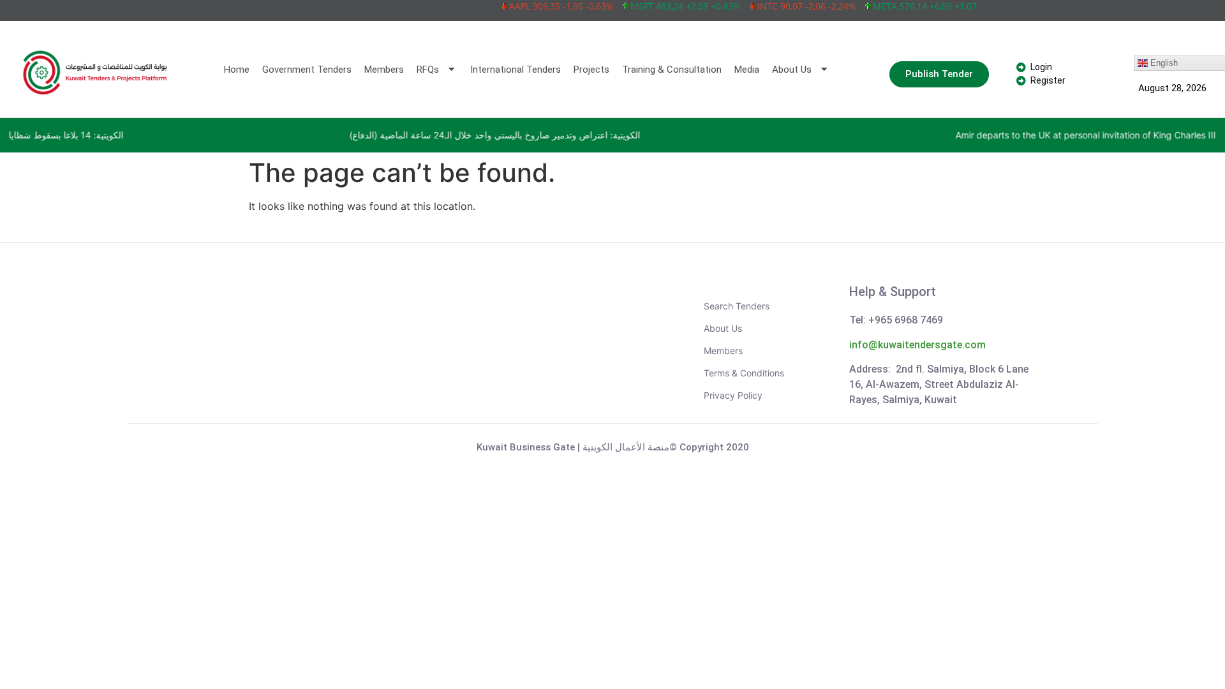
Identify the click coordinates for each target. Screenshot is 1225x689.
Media (746, 69)
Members (384, 69)
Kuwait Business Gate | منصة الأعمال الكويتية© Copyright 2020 (613, 447)
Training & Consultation (672, 69)
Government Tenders (307, 69)
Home (236, 69)
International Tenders (515, 69)
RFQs (428, 69)
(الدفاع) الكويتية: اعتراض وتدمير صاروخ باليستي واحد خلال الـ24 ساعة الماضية (404, 135)
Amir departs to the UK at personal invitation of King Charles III (995, 135)
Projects (591, 69)
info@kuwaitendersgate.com (917, 345)
